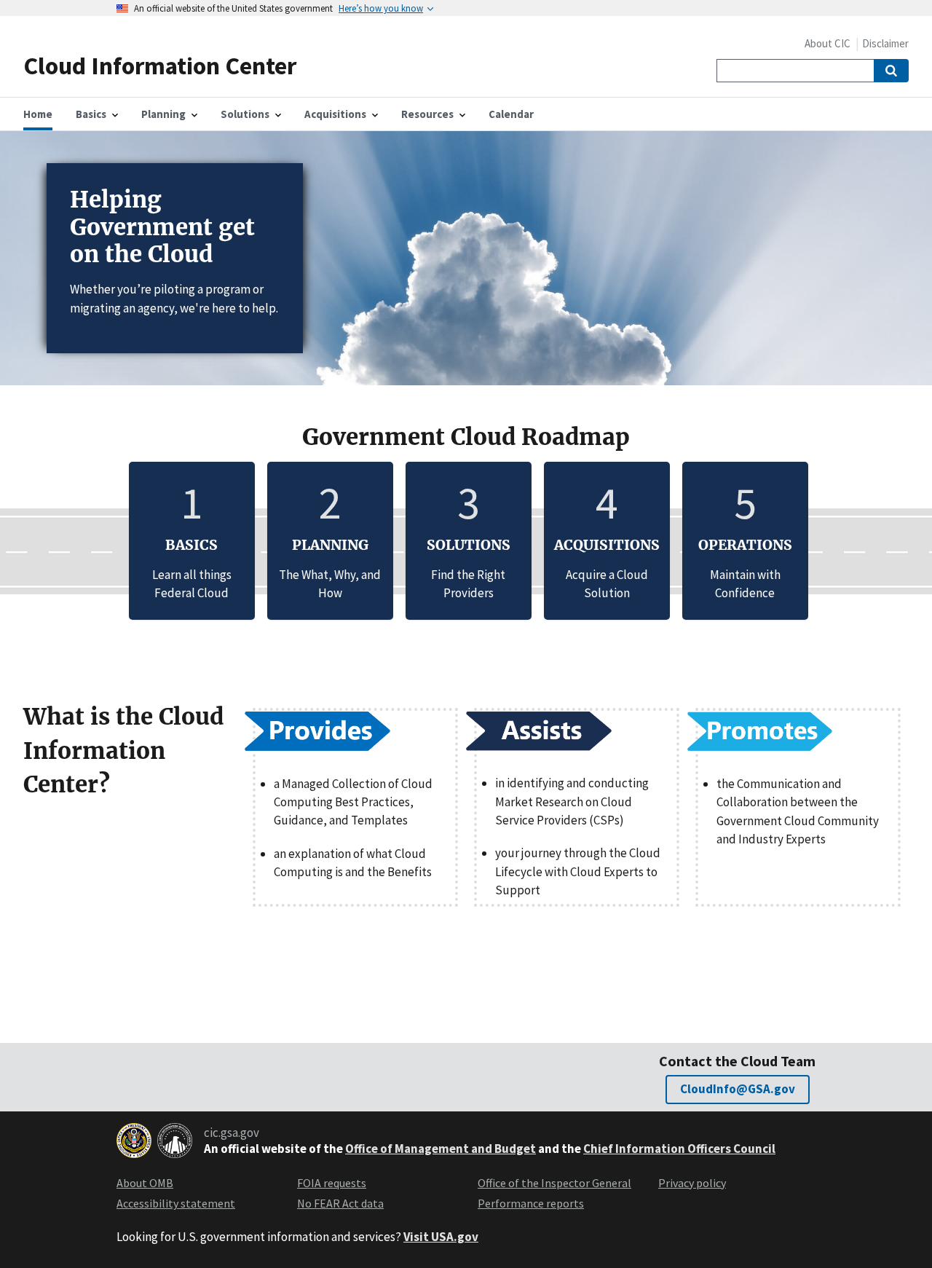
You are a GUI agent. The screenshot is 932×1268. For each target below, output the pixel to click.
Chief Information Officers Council (679, 1149)
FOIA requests (331, 1183)
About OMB (144, 1183)
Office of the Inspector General (554, 1183)
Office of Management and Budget (440, 1149)
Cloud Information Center (159, 65)
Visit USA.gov (440, 1237)
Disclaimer (885, 43)
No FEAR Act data (340, 1203)
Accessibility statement (175, 1203)
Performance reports (531, 1203)
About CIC (827, 43)
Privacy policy (692, 1183)
